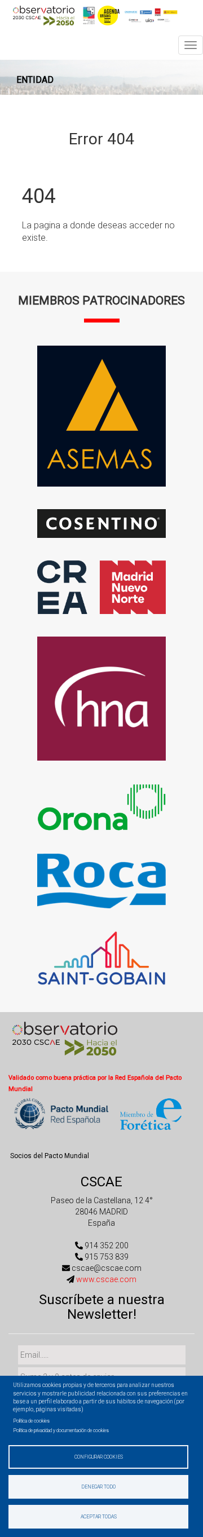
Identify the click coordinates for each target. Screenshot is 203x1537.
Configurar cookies (98, 1457)
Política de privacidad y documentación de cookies (61, 1430)
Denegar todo (98, 1487)
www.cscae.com (106, 1279)
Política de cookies (31, 1421)
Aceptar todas (99, 1517)
